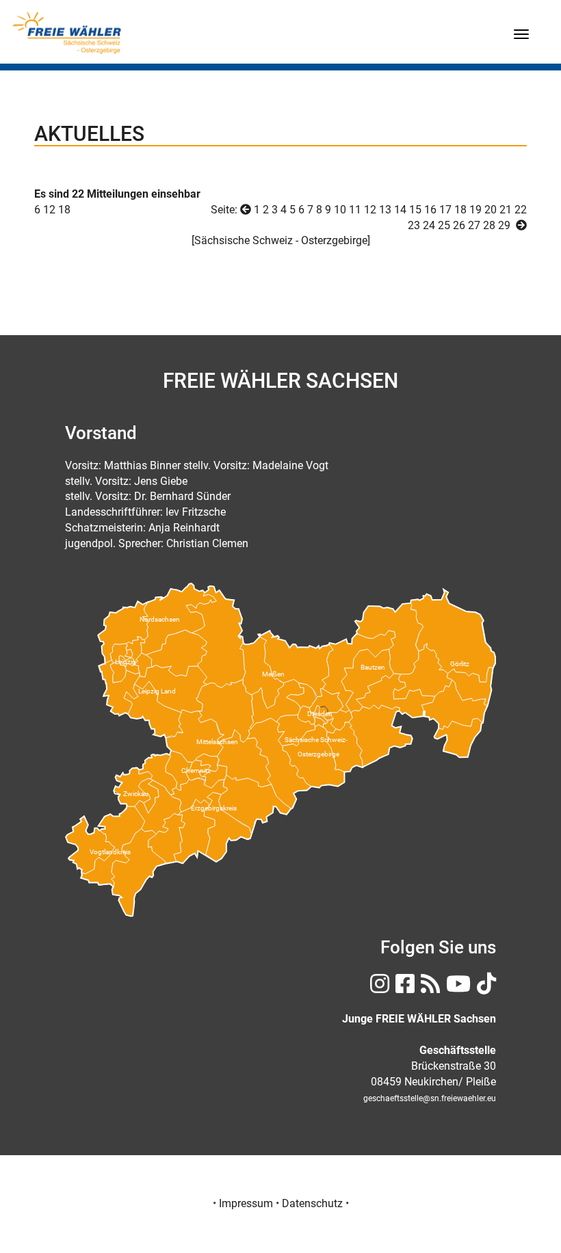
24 (429, 225)
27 (474, 225)
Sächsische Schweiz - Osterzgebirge (280, 240)
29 (504, 225)
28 (489, 225)
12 (370, 209)
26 (459, 225)
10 (340, 209)
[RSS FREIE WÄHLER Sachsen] (428, 987)
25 (444, 225)
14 (400, 209)
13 (385, 209)
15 (415, 209)
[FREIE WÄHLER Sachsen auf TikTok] (484, 987)
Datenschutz (312, 1203)
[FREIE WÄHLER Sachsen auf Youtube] (457, 987)
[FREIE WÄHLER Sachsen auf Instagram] (378, 987)
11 (355, 209)
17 (445, 209)
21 (505, 209)
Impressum (246, 1203)
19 (475, 209)
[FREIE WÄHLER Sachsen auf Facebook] (403, 987)
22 (520, 209)
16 (430, 209)
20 (490, 209)
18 (64, 209)
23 (414, 225)
